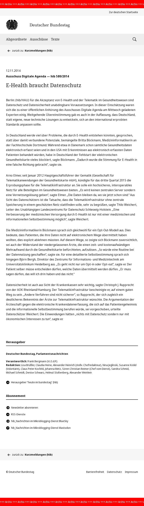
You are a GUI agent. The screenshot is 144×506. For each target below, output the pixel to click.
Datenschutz (114, 472)
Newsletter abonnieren (24, 407)
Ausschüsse (39, 39)
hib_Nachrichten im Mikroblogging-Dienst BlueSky (39, 421)
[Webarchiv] (38, 25)
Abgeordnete (16, 39)
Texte (55, 39)
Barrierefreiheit (95, 472)
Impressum (131, 472)
